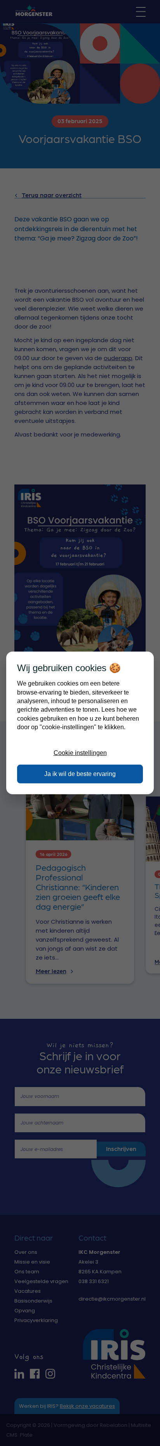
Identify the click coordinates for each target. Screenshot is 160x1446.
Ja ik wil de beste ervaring (80, 774)
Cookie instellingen (80, 753)
